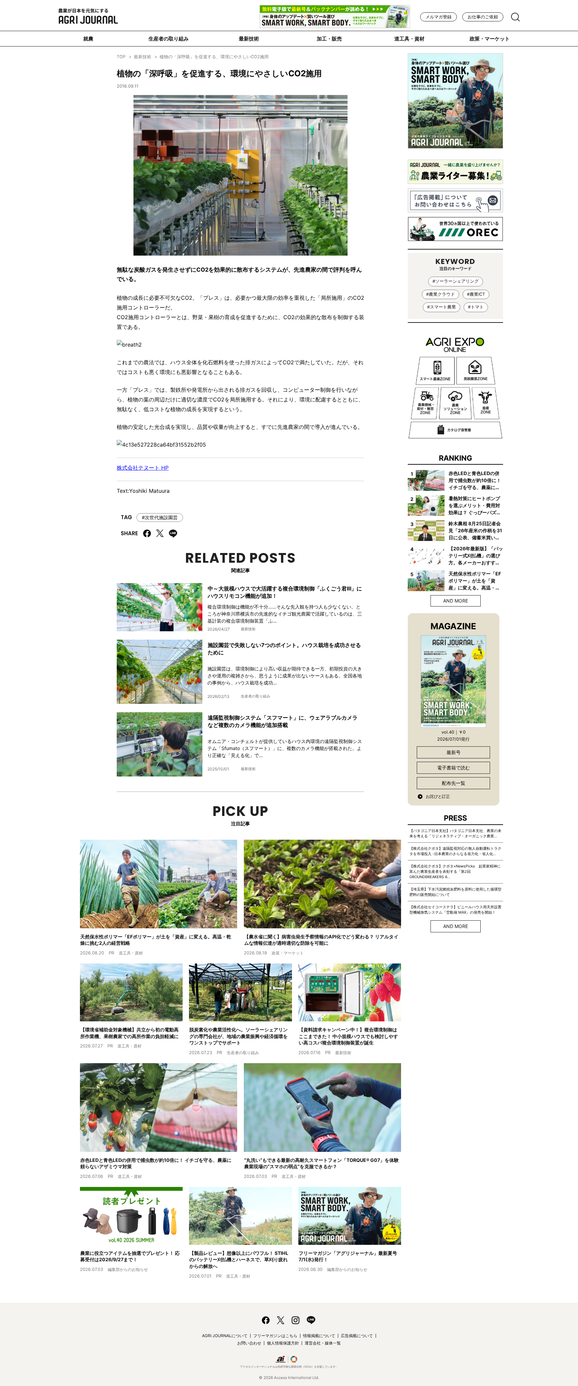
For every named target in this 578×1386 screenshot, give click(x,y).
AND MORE (455, 601)
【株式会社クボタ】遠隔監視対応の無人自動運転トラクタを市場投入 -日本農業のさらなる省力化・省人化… (455, 851)
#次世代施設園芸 (160, 517)
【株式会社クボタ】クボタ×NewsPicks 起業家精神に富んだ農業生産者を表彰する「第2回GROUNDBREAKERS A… (455, 871)
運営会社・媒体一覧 (323, 1343)
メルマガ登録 (438, 16)
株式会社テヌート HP (143, 467)
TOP (121, 56)
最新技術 (249, 38)
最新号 (454, 752)
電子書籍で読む (453, 767)
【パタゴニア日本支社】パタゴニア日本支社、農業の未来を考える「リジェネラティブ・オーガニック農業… (455, 833)
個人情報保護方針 (283, 1343)
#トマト (476, 306)
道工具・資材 (409, 38)
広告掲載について (357, 1335)
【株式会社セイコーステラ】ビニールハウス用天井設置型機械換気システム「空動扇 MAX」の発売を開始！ (455, 910)
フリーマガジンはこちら (275, 1335)
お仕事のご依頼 (483, 16)
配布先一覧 (453, 783)
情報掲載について (319, 1335)
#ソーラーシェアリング (455, 281)
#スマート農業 (441, 306)
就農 (88, 38)
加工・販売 (329, 38)
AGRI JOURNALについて (225, 1335)
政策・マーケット (490, 38)
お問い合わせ (249, 1343)
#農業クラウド (440, 294)
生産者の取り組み (169, 38)
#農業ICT (476, 294)
